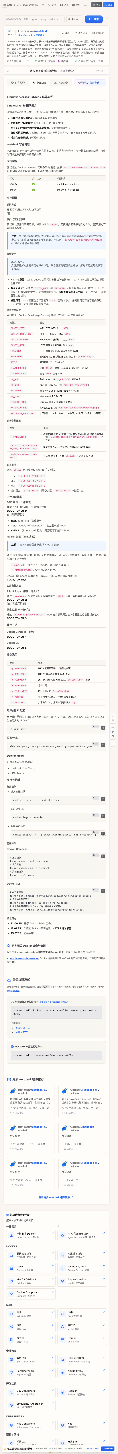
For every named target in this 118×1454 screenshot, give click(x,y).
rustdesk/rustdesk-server (24, 958)
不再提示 (99, 71)
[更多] (85, 5)
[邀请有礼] (112, 732)
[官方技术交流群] (112, 716)
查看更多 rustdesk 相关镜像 (54, 1197)
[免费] (112, 727)
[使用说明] (106, 19)
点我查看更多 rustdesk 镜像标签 (54, 1002)
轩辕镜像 (8, 5)
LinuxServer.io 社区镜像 (30, 35)
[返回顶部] (112, 743)
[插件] (112, 736)
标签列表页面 (13, 990)
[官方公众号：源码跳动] (112, 720)
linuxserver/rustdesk (31, 5)
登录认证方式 (22, 1027)
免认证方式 (21, 1032)
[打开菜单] (4, 4)
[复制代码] (103, 728)
